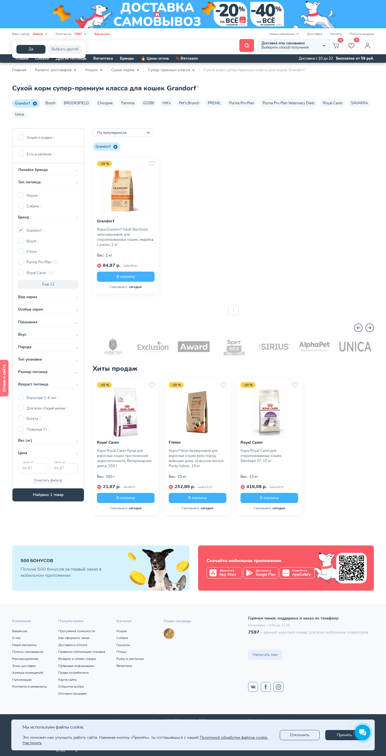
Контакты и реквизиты (29, 686)
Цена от (28, 462)
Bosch (50, 103)
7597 (253, 632)
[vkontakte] (253, 687)
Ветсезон (187, 58)
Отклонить (299, 735)
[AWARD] (194, 347)
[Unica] (355, 347)
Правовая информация (76, 666)
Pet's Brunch (189, 103)
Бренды (127, 58)
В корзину (125, 276)
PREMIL (214, 103)
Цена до (60, 462)
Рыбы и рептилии (130, 659)
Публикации (22, 679)
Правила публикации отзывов (81, 651)
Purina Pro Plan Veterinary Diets (289, 103)
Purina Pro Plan (241, 103)
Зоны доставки (24, 666)
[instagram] (278, 687)
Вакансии (102, 34)
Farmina (128, 103)
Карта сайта (67, 679)
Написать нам (265, 654)
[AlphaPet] (315, 347)
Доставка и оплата (72, 645)
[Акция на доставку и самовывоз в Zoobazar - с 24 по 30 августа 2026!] (193, 14)
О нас (16, 638)
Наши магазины (24, 645)
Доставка (314, 34)
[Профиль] (367, 45)
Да (31, 49)
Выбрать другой (64, 49)
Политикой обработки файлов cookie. (234, 737)
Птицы (121, 651)
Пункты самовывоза (27, 651)
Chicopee (105, 103)
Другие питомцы (71, 58)
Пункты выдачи (362, 34)
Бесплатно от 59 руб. (355, 58)
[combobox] (123, 132)
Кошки (22, 58)
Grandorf (22, 103)
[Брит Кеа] (234, 347)
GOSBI (148, 103)
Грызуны (123, 645)
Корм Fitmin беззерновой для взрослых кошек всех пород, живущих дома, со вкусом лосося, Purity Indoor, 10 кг (196, 458)
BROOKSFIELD (76, 103)
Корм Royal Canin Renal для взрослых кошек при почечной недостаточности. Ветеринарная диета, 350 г (124, 458)
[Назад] (358, 328)
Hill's (166, 103)
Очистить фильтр (48, 480)
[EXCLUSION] (153, 347)
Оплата (336, 34)
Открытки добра (71, 686)
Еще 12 (48, 284)
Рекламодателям (25, 659)
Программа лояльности (76, 631)
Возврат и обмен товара (77, 659)
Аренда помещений (27, 672)
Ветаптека (103, 58)
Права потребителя (73, 672)
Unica (19, 114)
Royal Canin (332, 103)
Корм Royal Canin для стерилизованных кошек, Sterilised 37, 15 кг (261, 455)
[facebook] (266, 687)
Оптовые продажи (72, 693)
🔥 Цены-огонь (155, 58)
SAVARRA (359, 103)
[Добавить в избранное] (152, 163)
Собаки (42, 58)
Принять (344, 735)
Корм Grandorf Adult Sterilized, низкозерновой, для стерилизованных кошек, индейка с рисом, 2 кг (125, 237)
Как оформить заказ (74, 638)
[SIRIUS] (274, 347)
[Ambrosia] (113, 347)
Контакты (69, 34)
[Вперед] (369, 328)
